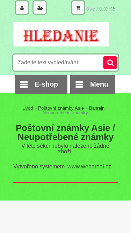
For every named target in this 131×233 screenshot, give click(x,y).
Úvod (27, 108)
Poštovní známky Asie (61, 108)
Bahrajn (96, 108)
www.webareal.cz (89, 166)
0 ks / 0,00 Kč (100, 8)
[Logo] (61, 34)
